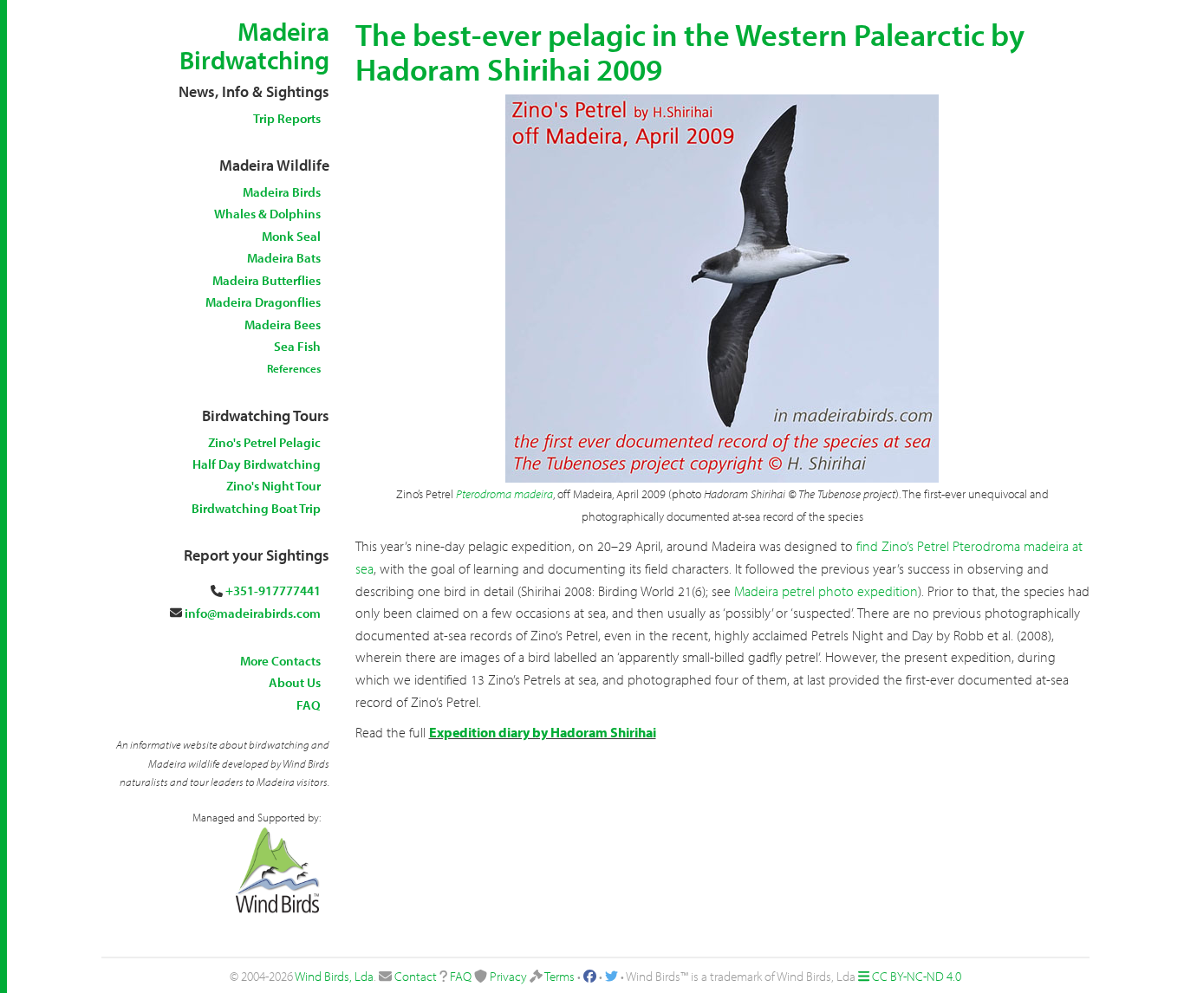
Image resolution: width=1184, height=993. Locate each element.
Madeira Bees (282, 324)
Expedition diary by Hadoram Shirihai (542, 732)
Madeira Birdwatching (254, 45)
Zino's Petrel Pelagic (264, 442)
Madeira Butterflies (266, 280)
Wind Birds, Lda (334, 976)
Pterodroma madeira (504, 494)
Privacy (508, 976)
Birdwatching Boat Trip (256, 508)
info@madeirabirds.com (253, 613)
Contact (415, 976)
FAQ (308, 705)
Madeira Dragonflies (263, 302)
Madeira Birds (282, 192)
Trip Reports (287, 118)
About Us (295, 682)
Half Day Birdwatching (256, 464)
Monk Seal (291, 236)
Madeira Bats (284, 258)
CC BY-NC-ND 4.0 (916, 976)
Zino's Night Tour (273, 485)
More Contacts (280, 660)
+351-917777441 (273, 590)
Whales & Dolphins (267, 213)
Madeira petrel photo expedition (826, 591)
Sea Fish (297, 346)
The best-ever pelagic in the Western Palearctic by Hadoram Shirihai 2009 (690, 51)
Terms (559, 976)
